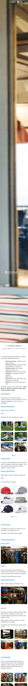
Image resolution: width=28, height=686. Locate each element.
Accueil (4, 348)
